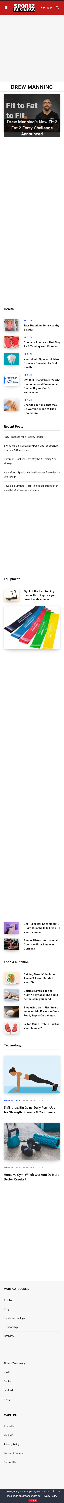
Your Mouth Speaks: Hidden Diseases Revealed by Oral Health (41, 363)
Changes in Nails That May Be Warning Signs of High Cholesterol (40, 409)
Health (28, 320)
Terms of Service (13, 1453)
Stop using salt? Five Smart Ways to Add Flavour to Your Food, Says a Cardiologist (41, 1011)
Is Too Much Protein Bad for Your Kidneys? (41, 1026)
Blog (6, 1309)
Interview (9, 1336)
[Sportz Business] (24, 8)
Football (8, 1390)
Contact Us (10, 1462)
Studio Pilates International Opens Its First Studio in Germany (41, 944)
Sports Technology (14, 1318)
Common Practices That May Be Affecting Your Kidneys (42, 344)
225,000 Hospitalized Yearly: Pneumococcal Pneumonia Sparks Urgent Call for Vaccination (42, 386)
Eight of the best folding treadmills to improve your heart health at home (40, 595)
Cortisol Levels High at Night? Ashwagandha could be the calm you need (41, 995)
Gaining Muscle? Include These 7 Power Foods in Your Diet (39, 978)
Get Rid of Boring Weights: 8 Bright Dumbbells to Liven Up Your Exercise (42, 928)
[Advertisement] (32, 48)
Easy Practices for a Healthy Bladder (41, 327)
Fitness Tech (12, 1100)
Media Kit (9, 1435)
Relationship (11, 1327)
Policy (7, 1399)
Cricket (8, 1381)
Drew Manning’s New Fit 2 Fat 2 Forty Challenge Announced (32, 127)
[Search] (56, 7)
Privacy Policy (11, 1444)
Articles (8, 1300)
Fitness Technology (14, 1363)
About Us (9, 1426)
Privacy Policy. (50, 1495)
